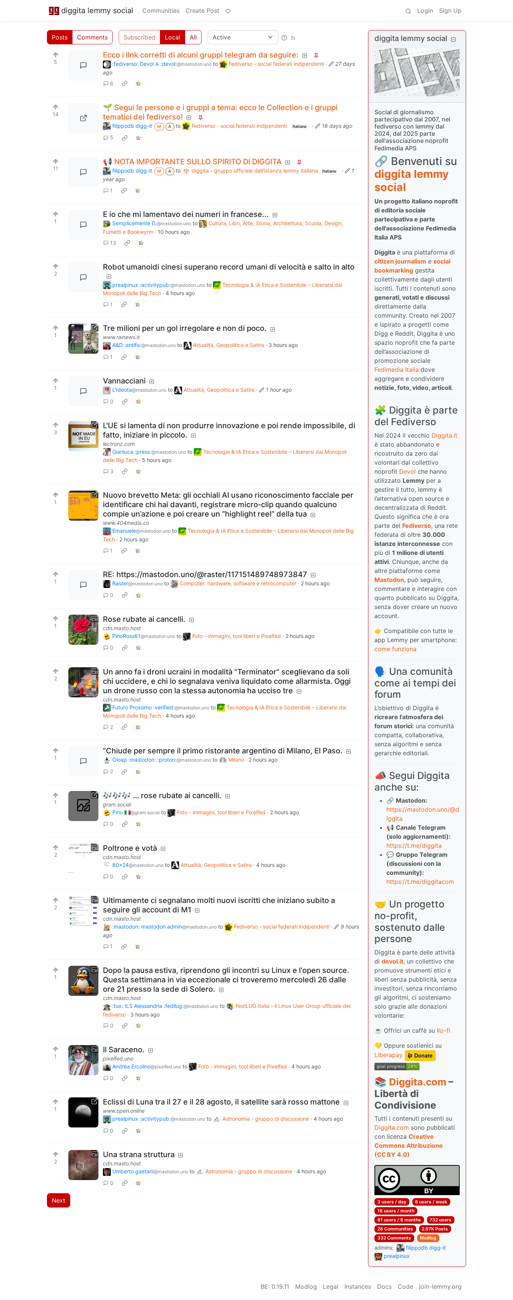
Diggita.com (417, 1082)
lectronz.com (119, 444)
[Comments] (83, 65)
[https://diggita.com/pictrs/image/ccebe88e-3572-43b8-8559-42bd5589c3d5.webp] (83, 118)
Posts (60, 37)
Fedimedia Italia (396, 369)
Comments (92, 37)
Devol (407, 471)
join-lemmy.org (440, 1286)
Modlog (428, 1238)
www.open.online (124, 1111)
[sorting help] (284, 37)
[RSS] (293, 37)
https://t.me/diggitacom (420, 881)
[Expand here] (83, 630)
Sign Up (450, 10)
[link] (125, 83)
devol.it (392, 961)
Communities (161, 10)
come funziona (395, 649)
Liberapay (388, 1055)
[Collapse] (453, 39)
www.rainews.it (121, 337)
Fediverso (416, 525)
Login (425, 10)
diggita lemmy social (97, 10)
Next (58, 1200)
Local (172, 37)
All (193, 37)
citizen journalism (400, 261)
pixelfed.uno (118, 1058)
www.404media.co (126, 523)
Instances (357, 1286)
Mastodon (389, 579)
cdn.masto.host (122, 628)
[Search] (408, 10)
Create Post (202, 10)
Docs (384, 1286)
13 (113, 242)
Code (405, 1286)
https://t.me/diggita (414, 845)
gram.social (117, 804)
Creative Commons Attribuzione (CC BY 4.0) (408, 1145)
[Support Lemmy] (228, 10)
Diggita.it (444, 435)
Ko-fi (443, 1030)
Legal (330, 1286)
